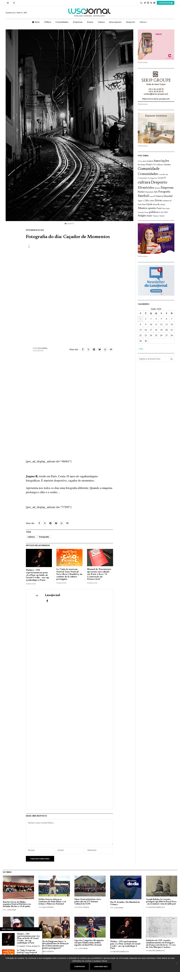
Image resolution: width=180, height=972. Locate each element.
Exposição (149, 192)
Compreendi (79, 966)
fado (156, 192)
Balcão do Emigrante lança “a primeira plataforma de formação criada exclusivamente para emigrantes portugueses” (54, 944)
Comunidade (149, 169)
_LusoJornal (11, 910)
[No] (176, 963)
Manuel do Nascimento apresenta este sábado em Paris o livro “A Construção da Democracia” (99, 574)
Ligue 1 (141, 201)
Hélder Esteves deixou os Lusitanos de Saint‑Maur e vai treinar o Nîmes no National (52, 901)
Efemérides (146, 187)
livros (158, 200)
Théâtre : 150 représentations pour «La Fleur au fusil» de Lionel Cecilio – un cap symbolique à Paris (37, 575)
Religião (142, 216)
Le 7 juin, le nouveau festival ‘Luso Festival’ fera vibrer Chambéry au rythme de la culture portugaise (69, 574)
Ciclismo (159, 165)
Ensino (141, 192)
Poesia (146, 212)
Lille (147, 201)
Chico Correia (83, 907)
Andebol (149, 161)
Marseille (156, 204)
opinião (152, 208)
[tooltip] (145, 2)
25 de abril (142, 161)
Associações (161, 161)
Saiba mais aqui (100, 966)
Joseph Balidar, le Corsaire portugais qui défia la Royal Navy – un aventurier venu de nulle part (161, 901)
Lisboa (151, 201)
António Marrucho (157, 907)
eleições (157, 188)
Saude (149, 216)
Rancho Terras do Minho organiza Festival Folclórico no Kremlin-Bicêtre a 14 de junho (17, 904)
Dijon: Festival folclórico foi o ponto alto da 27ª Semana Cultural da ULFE (87, 901)
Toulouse (156, 216)
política (153, 212)
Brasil (149, 165)
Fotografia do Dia (35, 230)
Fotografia (44, 537)
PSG (166, 212)
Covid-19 (162, 178)
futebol (143, 196)
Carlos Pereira (48, 907)
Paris (159, 208)
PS (159, 212)
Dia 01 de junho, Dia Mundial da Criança (125, 903)
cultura (31, 537)
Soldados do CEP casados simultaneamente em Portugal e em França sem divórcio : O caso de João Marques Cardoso (161, 943)
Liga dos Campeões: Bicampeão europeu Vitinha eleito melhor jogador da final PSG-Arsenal (89, 942)
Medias (162, 204)
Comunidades (148, 174)
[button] (171, 359)
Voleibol (161, 216)
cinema (167, 165)
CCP (154, 165)
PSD (162, 212)
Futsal (151, 196)
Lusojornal (42, 348)
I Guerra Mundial (163, 196)
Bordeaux (142, 165)
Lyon (149, 204)
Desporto (159, 183)
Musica (142, 208)
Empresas (167, 187)
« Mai (140, 348)
